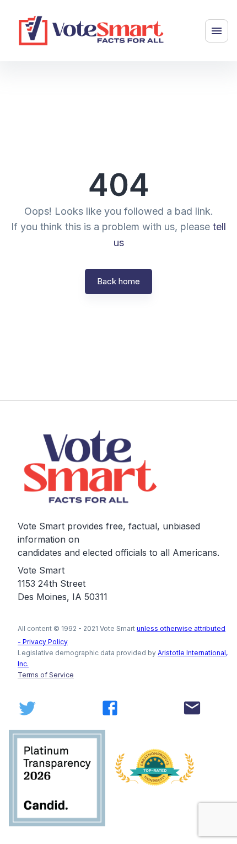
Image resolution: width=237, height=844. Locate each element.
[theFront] (91, 466)
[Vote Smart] (91, 30)
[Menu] (216, 31)
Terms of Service (46, 675)
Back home (118, 281)
